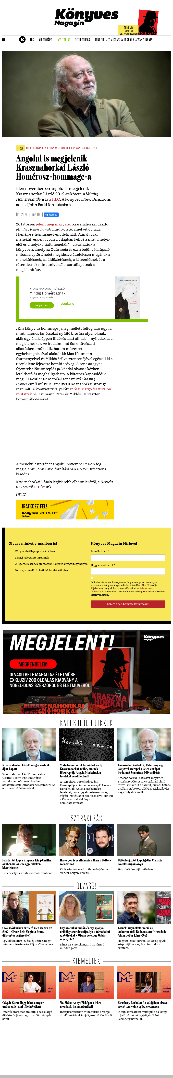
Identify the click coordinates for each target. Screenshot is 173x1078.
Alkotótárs (46, 40)
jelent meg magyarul (53, 224)
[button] (3, 40)
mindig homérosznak (36, 148)
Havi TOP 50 (65, 40)
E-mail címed (100, 552)
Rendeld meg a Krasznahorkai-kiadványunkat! (124, 40)
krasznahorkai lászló (86, 148)
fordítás (50, 148)
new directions (68, 148)
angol (57, 148)
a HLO (54, 200)
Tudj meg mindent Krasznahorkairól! (129, 31)
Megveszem (41, 305)
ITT (36, 487)
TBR (33, 40)
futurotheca (83, 40)
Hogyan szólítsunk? (103, 565)
